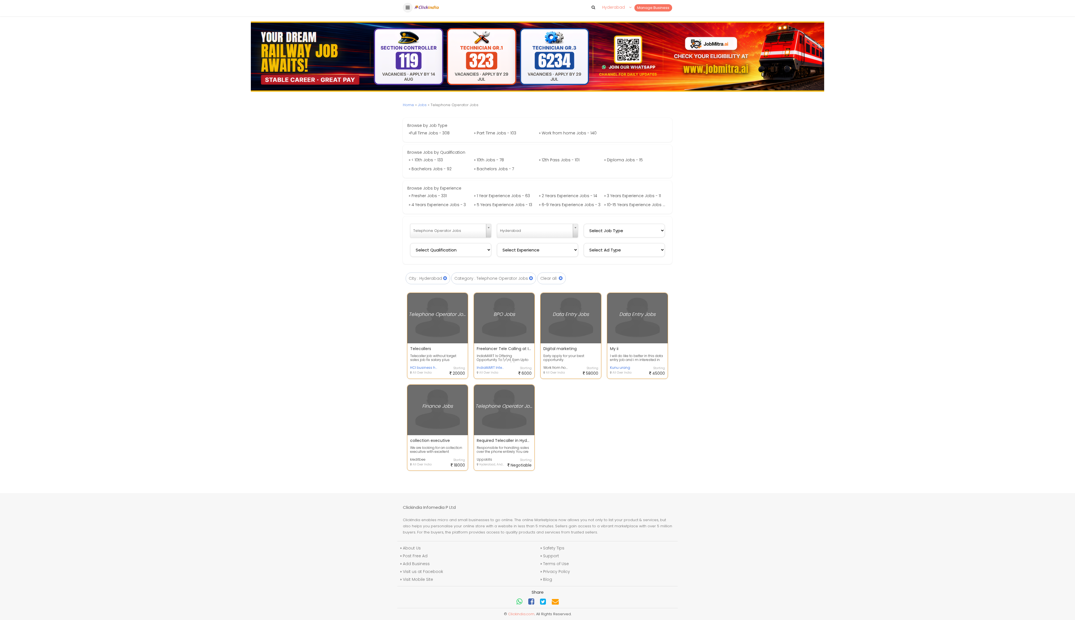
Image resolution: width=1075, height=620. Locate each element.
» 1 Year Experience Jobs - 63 (502, 196)
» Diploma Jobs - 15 (623, 160)
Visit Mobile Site (418, 579)
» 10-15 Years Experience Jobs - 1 (635, 205)
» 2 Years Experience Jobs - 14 (568, 196)
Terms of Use (556, 564)
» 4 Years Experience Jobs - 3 (437, 205)
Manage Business (653, 7)
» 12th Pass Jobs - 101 (559, 160)
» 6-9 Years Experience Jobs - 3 (569, 205)
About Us (412, 548)
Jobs (422, 105)
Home (408, 105)
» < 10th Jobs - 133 (426, 160)
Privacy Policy (556, 571)
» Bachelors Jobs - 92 (430, 169)
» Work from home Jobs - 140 (568, 133)
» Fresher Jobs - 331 (428, 196)
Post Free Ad (415, 556)
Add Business (416, 564)
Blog (547, 579)
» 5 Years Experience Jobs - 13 (503, 205)
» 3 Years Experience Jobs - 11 (632, 196)
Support (551, 556)
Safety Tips (553, 548)
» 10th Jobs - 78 (489, 160)
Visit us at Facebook (423, 571)
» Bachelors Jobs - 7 (494, 169)
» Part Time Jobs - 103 (495, 133)
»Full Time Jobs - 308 (429, 133)
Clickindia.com (521, 614)
